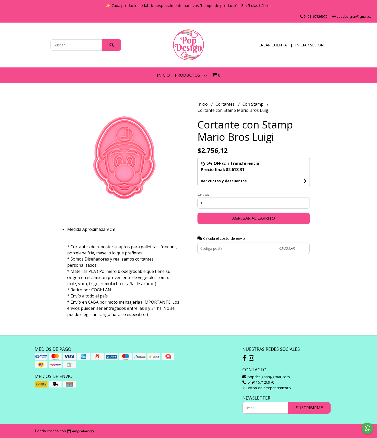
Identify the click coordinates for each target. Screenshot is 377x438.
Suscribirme (309, 408)
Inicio (163, 75)
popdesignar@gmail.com (268, 376)
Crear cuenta (273, 44)
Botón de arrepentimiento (268, 387)
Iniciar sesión (309, 44)
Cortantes (225, 104)
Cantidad (203, 194)
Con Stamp (253, 104)
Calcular (287, 248)
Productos (188, 75)
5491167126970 (260, 382)
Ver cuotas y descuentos (224, 180)
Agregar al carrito (253, 218)
